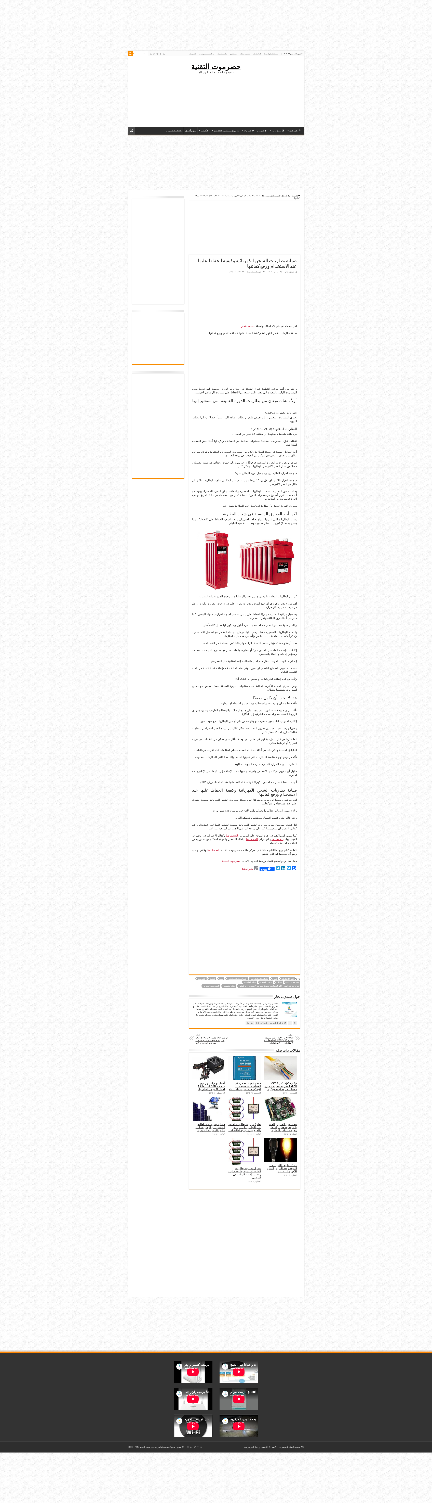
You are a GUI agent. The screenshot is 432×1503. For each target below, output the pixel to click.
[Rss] (163, 54)
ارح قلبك (257, 54)
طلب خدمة (222, 54)
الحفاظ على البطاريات (259, 979)
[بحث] (130, 53)
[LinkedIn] (154, 54)
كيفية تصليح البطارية (211, 986)
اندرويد (260, 130)
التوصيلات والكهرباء (271, 195)
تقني (221, 979)
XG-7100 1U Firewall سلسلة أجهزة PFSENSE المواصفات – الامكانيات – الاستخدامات (278, 1039)
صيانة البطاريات (250, 982)
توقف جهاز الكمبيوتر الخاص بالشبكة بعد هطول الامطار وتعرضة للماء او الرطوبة (282, 1127)
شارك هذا (247, 868)
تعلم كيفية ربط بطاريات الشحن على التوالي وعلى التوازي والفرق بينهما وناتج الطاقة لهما (244, 1127)
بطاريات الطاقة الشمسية (237, 979)
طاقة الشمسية (229, 986)
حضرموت (201, 979)
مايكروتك (286, 195)
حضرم (212, 979)
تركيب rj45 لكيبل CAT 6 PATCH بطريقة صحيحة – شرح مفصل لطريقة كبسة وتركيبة (212, 1039)
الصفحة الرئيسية (271, 54)
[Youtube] (150, 54)
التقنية (275, 979)
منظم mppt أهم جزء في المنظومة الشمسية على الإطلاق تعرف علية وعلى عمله (245, 1086)
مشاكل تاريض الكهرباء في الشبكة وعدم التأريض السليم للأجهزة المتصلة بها (282, 1168)
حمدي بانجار (289, 272)
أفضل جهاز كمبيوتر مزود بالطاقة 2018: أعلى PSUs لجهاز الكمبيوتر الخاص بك (211, 1086)
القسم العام (245, 54)
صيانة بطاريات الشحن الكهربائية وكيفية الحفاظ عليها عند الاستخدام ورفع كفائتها (269, 986)
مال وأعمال (190, 130)
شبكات (279, 982)
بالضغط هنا (232, 835)
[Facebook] (161, 54)
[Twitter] (157, 54)
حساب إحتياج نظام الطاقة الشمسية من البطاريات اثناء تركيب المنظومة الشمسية (210, 1127)
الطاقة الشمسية (174, 130)
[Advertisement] (216, 99)
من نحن (233, 54)
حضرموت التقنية (216, 66)
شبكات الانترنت (266, 982)
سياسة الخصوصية (206, 54)
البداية (295, 195)
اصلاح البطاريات (288, 979)
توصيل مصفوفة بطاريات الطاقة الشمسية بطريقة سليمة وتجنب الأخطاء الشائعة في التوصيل (244, 1173)
